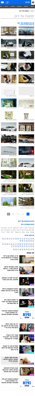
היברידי (3, 232)
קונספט (32, 232)
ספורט (12, 6)
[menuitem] (26, 7)
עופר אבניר (6, 230)
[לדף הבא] (8, 214)
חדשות (26, 6)
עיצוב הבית (4, 228)
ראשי (32, 6)
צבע (2, 230)
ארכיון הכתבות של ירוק (26, 221)
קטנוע (27, 232)
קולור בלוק (31, 230)
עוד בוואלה (30, 253)
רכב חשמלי (18, 232)
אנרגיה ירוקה (20, 230)
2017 (12, 232)
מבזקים (19, 6)
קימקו (23, 232)
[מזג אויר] (7, 2)
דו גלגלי (15, 230)
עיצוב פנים (31, 228)
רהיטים (21, 228)
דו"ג (11, 230)
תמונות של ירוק (24, 11)
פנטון (25, 228)
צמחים (26, 230)
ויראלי (6, 6)
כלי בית (10, 228)
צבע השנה (15, 228)
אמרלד (8, 232)
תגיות (27, 2)
